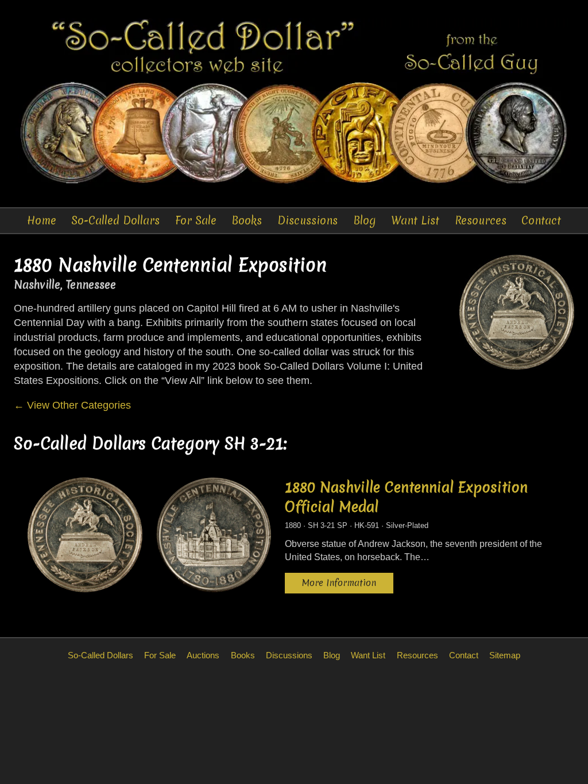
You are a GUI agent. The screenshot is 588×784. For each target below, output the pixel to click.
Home (41, 220)
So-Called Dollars (115, 220)
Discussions (307, 220)
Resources (480, 220)
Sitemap (504, 655)
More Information (339, 583)
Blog (364, 220)
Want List (415, 220)
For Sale (195, 220)
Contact (541, 220)
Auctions (203, 655)
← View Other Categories (72, 405)
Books (246, 220)
